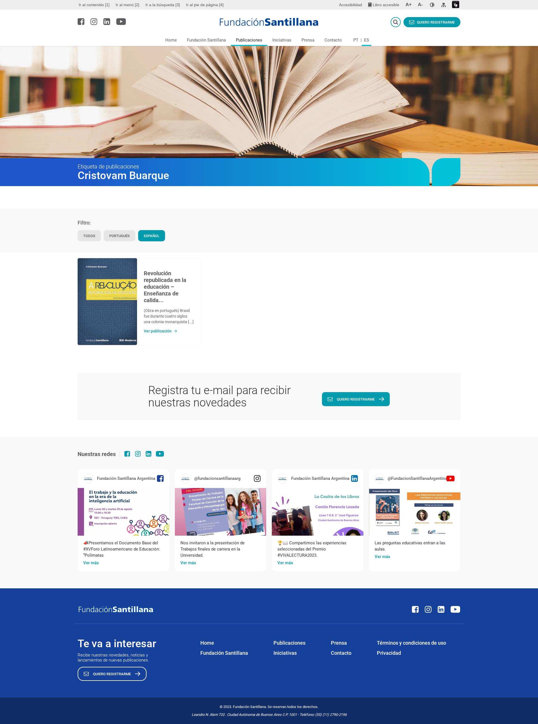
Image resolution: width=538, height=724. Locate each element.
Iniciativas (281, 40)
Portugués (119, 236)
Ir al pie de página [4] (205, 5)
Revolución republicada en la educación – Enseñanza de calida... (165, 287)
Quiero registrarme (436, 22)
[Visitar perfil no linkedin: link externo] (106, 21)
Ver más (91, 562)
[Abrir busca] (396, 22)
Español (151, 236)
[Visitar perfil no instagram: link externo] (94, 21)
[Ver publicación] (107, 301)
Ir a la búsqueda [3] (162, 5)
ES (366, 40)
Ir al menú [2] (127, 5)
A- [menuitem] (420, 4)
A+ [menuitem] (408, 4)
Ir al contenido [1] (94, 5)
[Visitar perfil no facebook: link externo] (81, 21)
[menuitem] (95, 5)
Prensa (308, 40)
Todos (89, 236)
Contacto (333, 40)
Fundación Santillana (206, 40)
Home (171, 40)
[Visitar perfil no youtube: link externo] (121, 21)
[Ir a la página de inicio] (269, 22)
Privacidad (389, 653)
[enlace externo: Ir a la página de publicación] (123, 512)
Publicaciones (249, 40)
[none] (432, 5)
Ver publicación (157, 331)
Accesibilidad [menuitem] (350, 5)
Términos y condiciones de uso (411, 643)
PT (355, 40)
